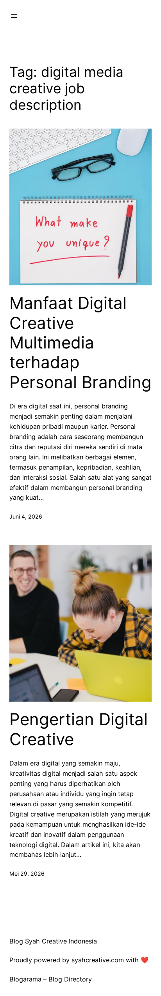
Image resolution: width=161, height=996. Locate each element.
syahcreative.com (98, 960)
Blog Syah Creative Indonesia (53, 941)
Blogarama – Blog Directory (50, 979)
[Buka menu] (14, 16)
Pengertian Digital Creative (78, 729)
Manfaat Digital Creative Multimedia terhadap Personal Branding (80, 342)
